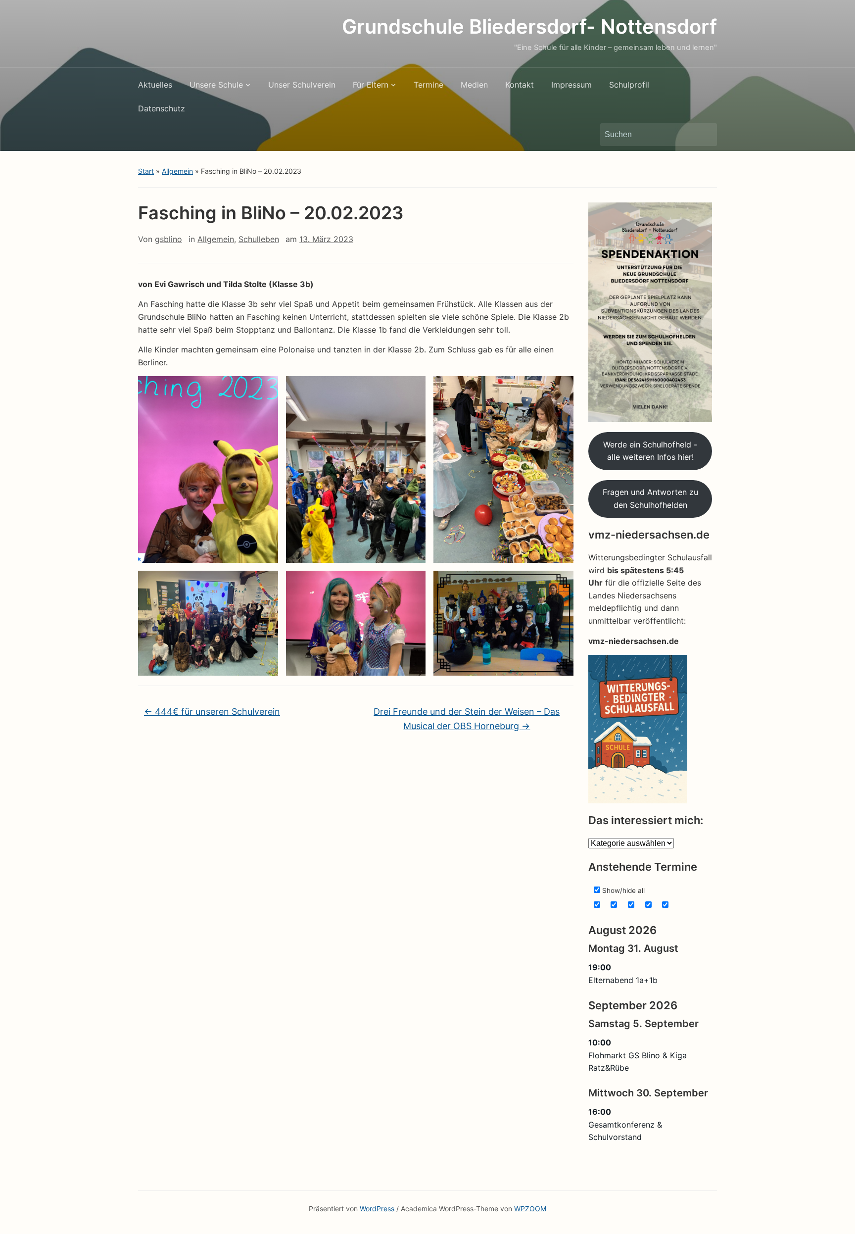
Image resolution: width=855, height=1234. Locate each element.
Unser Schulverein (301, 85)
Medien (474, 85)
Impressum (571, 85)
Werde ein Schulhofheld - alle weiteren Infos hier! (650, 451)
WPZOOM (530, 1208)
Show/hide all (622, 890)
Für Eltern (370, 85)
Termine (428, 85)
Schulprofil (629, 85)
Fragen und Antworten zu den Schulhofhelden (650, 498)
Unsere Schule (216, 85)
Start (146, 171)
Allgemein (177, 171)
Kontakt (519, 85)
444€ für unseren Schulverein (212, 711)
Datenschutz (161, 108)
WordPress (377, 1208)
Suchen (704, 135)
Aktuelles (155, 85)
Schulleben (258, 239)
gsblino (168, 239)
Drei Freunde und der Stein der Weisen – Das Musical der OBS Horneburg (467, 718)
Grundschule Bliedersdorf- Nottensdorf (529, 26)
